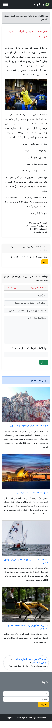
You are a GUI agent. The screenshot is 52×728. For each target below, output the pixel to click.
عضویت (43, 704)
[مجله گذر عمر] (40, 4)
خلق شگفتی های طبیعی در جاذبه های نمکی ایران (29, 425)
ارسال (43, 362)
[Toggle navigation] (5, 4)
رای (44, 261)
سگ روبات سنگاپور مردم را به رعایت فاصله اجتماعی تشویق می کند (28, 627)
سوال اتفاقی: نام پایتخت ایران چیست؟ (30, 348)
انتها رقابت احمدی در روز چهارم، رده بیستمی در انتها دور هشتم (26, 561)
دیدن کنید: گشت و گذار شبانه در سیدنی (32, 492)
